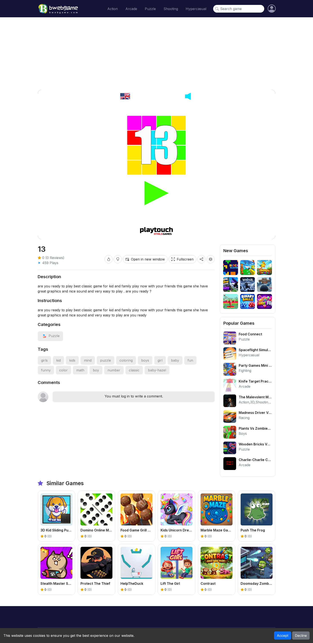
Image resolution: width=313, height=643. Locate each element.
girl (160, 360)
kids (72, 360)
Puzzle (150, 9)
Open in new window (148, 259)
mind (88, 360)
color (63, 370)
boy (96, 370)
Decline (301, 635)
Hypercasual (196, 9)
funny (46, 370)
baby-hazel (157, 370)
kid (58, 360)
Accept (282, 635)
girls (44, 360)
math (80, 370)
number (114, 370)
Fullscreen (185, 259)
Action (112, 9)
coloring (126, 360)
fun (190, 360)
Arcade (131, 9)
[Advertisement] (156, 53)
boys (145, 360)
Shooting (171, 9)
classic (134, 370)
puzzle (105, 360)
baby (175, 360)
